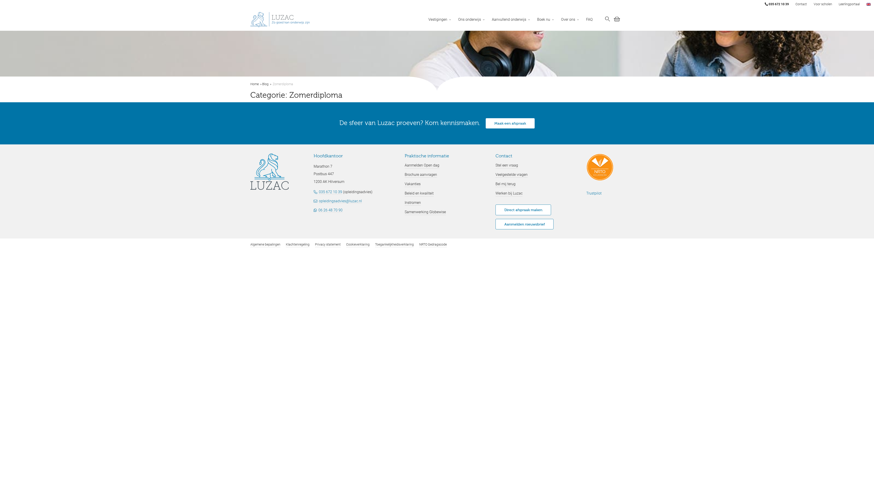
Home (254, 84)
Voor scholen (823, 4)
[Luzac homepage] (280, 19)
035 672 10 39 (778, 4)
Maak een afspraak (510, 124)
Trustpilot (594, 193)
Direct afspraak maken (523, 210)
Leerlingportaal (849, 4)
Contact (801, 4)
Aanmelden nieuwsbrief (524, 224)
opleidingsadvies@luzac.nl (340, 201)
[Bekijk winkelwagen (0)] (617, 20)
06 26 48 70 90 (330, 210)
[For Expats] (868, 4)
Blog (265, 84)
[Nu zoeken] (607, 19)
